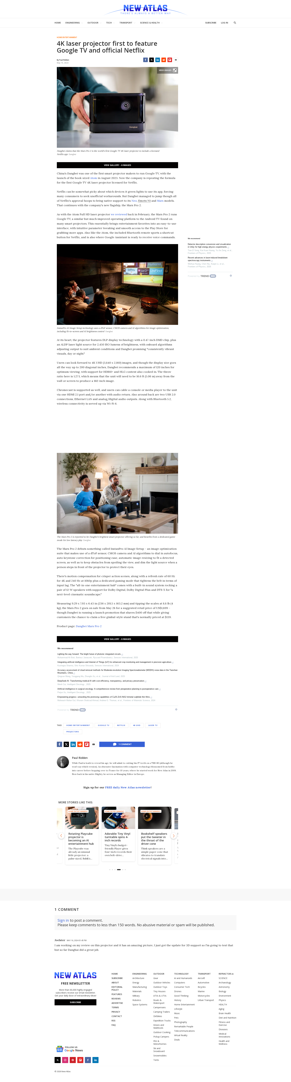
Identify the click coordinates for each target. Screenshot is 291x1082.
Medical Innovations (224, 1035)
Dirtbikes (157, 1016)
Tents (156, 1060)
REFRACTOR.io (226, 973)
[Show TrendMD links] (176, 709)
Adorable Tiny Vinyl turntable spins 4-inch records (116, 837)
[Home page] (145, 9)
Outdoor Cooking (161, 1032)
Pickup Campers (161, 1036)
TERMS (115, 1007)
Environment (225, 995)
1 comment (125, 744)
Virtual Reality (180, 1035)
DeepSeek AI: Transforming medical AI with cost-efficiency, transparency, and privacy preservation (100, 681)
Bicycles (202, 986)
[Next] (174, 836)
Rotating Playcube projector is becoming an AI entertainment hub (80, 838)
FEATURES (117, 994)
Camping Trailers (161, 1011)
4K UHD (136, 725)
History (177, 1000)
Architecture (138, 978)
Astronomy (224, 986)
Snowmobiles (160, 1055)
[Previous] (61, 836)
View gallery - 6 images (117, 165)
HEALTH (223, 1004)
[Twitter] (151, 60)
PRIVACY (116, 1011)
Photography (180, 1022)
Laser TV (152, 725)
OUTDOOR (92, 22)
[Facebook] (145, 60)
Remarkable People (183, 1026)
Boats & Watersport (158, 1001)
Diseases (223, 1029)
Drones (177, 991)
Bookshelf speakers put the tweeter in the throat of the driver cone (153, 838)
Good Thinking (181, 995)
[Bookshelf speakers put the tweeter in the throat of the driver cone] (154, 818)
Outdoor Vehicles (161, 982)
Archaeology (225, 982)
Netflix (121, 725)
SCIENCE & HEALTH (150, 22)
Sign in (63, 920)
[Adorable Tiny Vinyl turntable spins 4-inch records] (117, 818)
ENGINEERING (72, 22)
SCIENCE (223, 978)
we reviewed (119, 214)
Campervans (159, 1007)
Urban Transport (206, 1000)
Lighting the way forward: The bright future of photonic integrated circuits (89, 654)
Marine (201, 991)
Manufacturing (139, 986)
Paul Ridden (80, 758)
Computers (179, 982)
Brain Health (225, 1013)
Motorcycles (204, 995)
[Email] (176, 60)
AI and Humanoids (183, 978)
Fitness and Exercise (224, 1023)
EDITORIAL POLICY (117, 988)
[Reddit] (163, 60)
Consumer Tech (182, 986)
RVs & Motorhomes (159, 1042)
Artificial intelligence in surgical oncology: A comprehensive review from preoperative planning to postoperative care (107, 689)
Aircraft (201, 978)
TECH (109, 22)
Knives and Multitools (158, 1026)
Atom (93, 178)
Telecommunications (184, 1030)
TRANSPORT (125, 22)
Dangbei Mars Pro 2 (89, 626)
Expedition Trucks (162, 1020)
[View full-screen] (175, 70)
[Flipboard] (169, 60)
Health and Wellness (224, 1042)
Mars (160, 200)
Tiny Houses (159, 991)
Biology (222, 991)
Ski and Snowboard (159, 1050)
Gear (155, 978)
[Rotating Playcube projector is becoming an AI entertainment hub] (81, 818)
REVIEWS (116, 998)
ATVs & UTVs (159, 995)
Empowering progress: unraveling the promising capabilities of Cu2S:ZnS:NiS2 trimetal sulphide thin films (103, 697)
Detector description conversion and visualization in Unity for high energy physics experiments (209, 245)
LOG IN (224, 22)
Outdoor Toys (160, 986)
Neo (134, 200)
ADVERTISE (117, 1003)
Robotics (136, 1000)
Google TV (103, 725)
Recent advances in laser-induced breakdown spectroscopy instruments (207, 259)
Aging (221, 1008)
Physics (222, 1000)
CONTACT (117, 1016)
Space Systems (139, 1004)
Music (177, 1013)
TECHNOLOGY (181, 973)
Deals (177, 1039)
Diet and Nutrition (227, 1017)
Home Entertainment (67, 37)
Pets (176, 1017)
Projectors (72, 731)
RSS (113, 1020)
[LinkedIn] (157, 60)
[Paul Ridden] (63, 762)
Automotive (203, 982)
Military (136, 995)
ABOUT (115, 982)
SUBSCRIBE (210, 22)
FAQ (114, 1025)
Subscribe (75, 1002)
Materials (137, 991)
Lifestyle (178, 1008)
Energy (135, 982)
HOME (58, 22)
